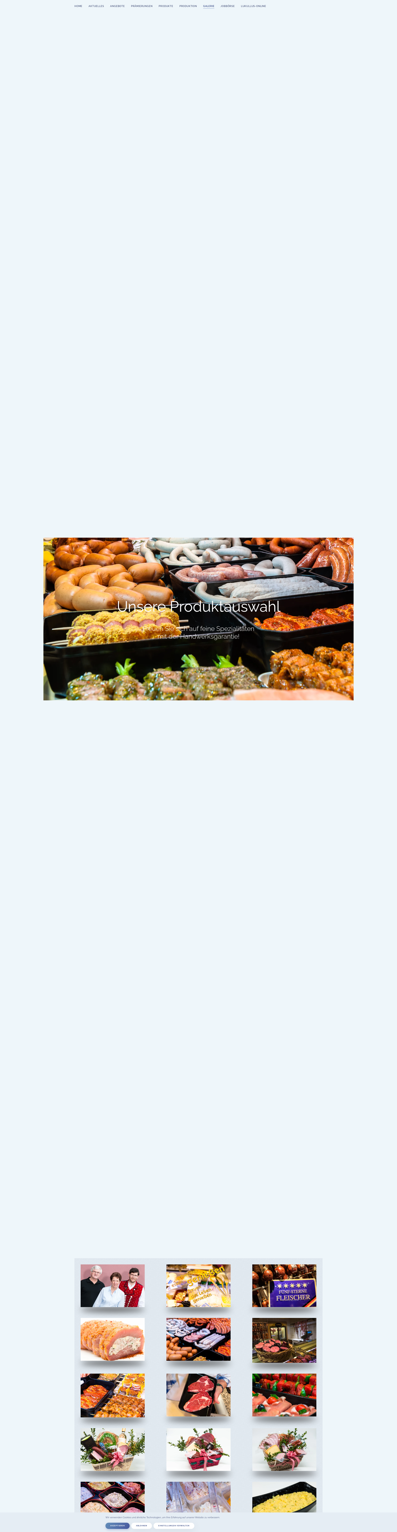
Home (78, 6)
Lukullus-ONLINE (253, 6)
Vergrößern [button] (112, 1296)
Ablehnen (141, 1526)
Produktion (188, 6)
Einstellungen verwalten (173, 1526)
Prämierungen (142, 6)
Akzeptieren (117, 1526)
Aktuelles (96, 6)
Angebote (117, 6)
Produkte (166, 6)
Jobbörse (228, 6)
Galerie (208, 6)
